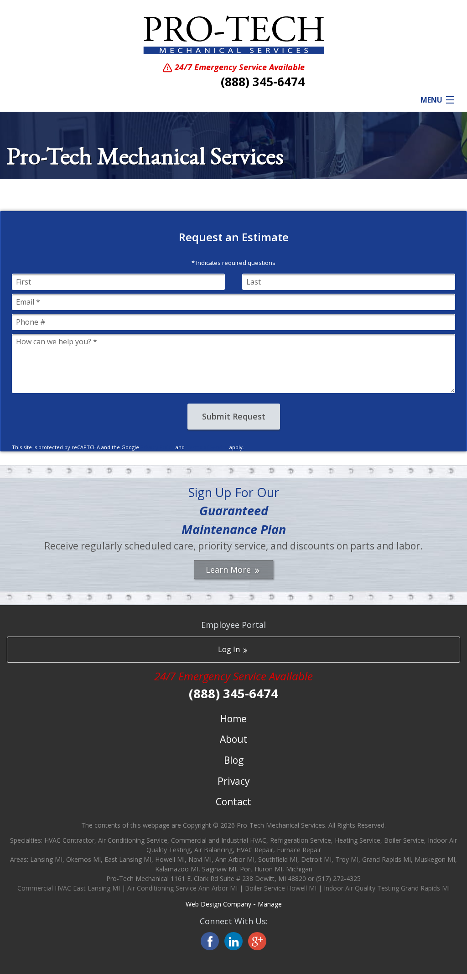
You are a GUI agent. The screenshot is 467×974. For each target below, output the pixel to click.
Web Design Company (218, 904)
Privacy (234, 781)
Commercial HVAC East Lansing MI (68, 888)
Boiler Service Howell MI (281, 888)
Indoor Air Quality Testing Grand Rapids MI (387, 888)
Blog (234, 760)
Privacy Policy (157, 447)
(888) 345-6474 (263, 81)
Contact (233, 801)
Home (233, 718)
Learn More (229, 569)
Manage (270, 904)
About (234, 739)
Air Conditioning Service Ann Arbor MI (182, 888)
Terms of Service (207, 447)
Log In (230, 649)
